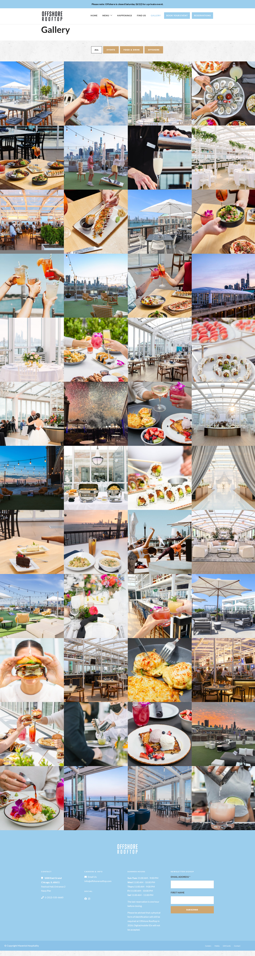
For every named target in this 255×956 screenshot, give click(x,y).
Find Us (141, 15)
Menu (105, 15)
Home (94, 15)
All (97, 49)
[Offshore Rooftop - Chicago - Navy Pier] (32, 93)
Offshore (154, 49)
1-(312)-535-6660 (54, 897)
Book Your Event (177, 15)
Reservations (202, 15)
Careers (208, 946)
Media (217, 946)
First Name (177, 892)
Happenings (124, 15)
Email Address (180, 876)
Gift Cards (227, 946)
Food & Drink (132, 49)
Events (111, 49)
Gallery (156, 15)
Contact (237, 946)
